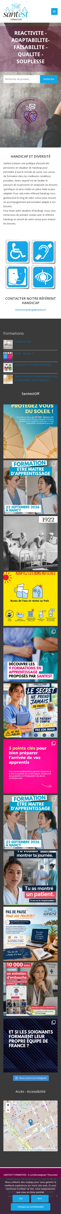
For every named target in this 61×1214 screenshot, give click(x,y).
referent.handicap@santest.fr (30, 309)
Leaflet (23, 1149)
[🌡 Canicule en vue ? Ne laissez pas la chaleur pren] (30, 599)
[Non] (56, 1196)
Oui (21, 1198)
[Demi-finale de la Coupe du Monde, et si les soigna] (30, 1045)
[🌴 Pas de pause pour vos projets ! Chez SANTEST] (30, 934)
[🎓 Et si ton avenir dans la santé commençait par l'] (30, 655)
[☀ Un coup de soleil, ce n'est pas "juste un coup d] (30, 431)
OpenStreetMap (36, 1149)
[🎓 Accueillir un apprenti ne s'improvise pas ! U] (30, 766)
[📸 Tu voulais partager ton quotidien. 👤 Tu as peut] (30, 878)
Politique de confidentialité (31, 1207)
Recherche (49, 79)
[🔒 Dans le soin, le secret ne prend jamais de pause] (30, 710)
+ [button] (8, 1105)
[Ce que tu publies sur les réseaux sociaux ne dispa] (30, 990)
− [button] (8, 1110)
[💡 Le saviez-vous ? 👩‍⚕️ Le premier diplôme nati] (30, 543)
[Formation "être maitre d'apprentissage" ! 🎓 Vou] (30, 487)
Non (40, 1198)
